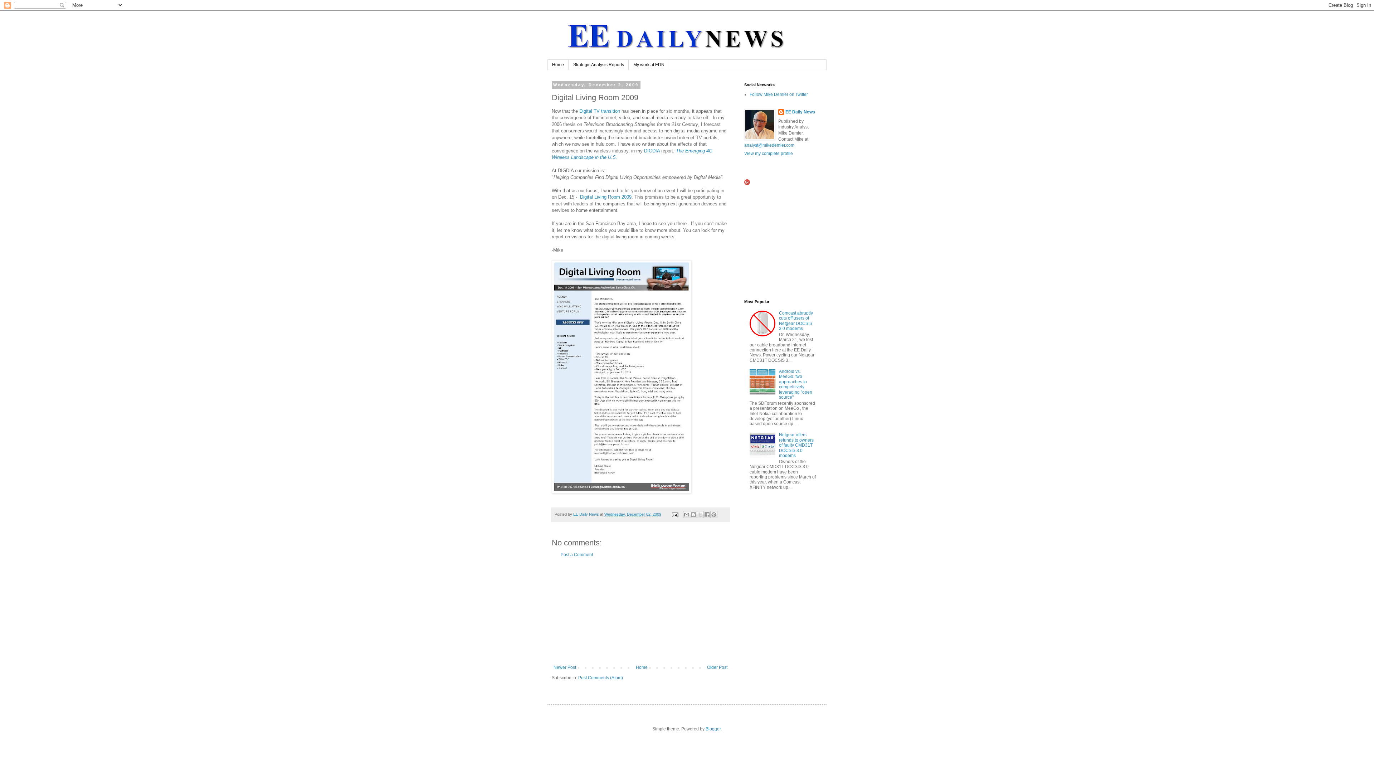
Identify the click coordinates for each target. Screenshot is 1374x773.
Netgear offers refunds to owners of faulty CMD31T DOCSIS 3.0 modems (796, 445)
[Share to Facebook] (707, 514)
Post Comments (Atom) (600, 677)
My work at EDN (648, 64)
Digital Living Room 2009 (606, 197)
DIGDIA (652, 151)
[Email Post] (674, 514)
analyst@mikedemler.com (769, 145)
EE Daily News (800, 112)
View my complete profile (768, 153)
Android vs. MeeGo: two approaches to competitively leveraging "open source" (795, 384)
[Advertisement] (640, 611)
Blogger (713, 728)
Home (558, 64)
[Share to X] (700, 514)
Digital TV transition (599, 111)
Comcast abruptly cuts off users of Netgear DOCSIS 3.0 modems (796, 321)
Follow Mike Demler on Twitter (779, 94)
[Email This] (686, 514)
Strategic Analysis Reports (598, 64)
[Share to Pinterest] (713, 514)
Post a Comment (577, 554)
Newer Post (565, 667)
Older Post (717, 667)
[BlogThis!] (693, 514)
